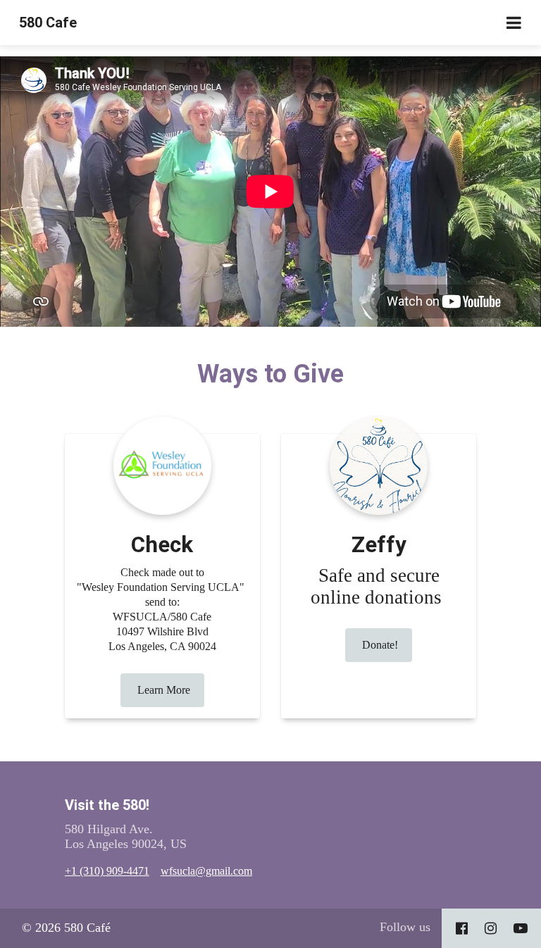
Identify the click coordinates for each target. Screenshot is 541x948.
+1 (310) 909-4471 (107, 871)
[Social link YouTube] (521, 928)
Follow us (405, 927)
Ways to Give (270, 374)
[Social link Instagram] (491, 928)
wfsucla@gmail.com (206, 871)
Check (162, 545)
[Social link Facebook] (462, 928)
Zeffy (379, 545)
